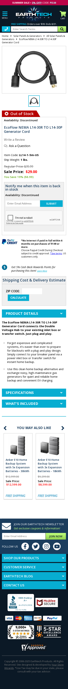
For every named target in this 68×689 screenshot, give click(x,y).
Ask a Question (19, 146)
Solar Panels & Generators (27, 36)
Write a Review (14, 140)
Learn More (42, 270)
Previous (5, 428)
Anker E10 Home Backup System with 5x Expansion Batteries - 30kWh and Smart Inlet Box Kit (18, 469)
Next (63, 428)
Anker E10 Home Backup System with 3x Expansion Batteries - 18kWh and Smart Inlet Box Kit (50, 469)
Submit (51, 203)
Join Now (55, 536)
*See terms (56, 253)
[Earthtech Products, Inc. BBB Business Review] (18, 603)
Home (5, 36)
